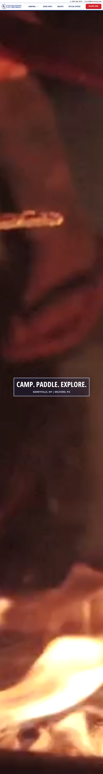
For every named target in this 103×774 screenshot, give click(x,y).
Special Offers (74, 6)
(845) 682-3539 (77, 1)
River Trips (47, 6)
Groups (60, 6)
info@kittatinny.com (93, 1)
